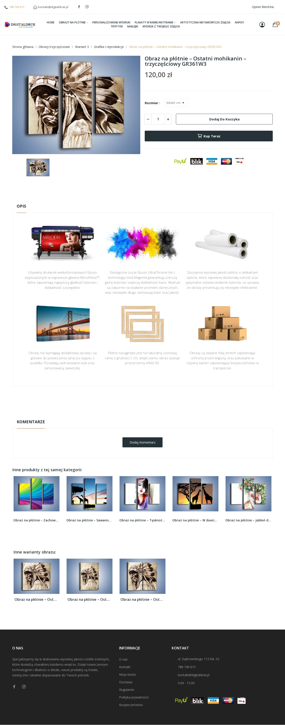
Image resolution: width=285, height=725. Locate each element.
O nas (123, 659)
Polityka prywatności (134, 697)
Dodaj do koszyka (224, 119)
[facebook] (79, 7)
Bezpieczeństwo (131, 705)
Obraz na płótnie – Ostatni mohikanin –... (36, 599)
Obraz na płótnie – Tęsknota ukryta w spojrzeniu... (89, 520)
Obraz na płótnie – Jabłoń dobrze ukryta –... (195, 520)
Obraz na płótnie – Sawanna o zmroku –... (36, 520)
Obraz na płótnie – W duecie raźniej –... (142, 520)
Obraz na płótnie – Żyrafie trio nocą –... (248, 520)
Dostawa (125, 682)
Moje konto (127, 674)
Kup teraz (212, 136)
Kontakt (124, 667)
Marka (129, 400)
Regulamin (126, 690)
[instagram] (87, 7)
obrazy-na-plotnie (148, 401)
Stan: (138, 414)
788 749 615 (16, 7)
